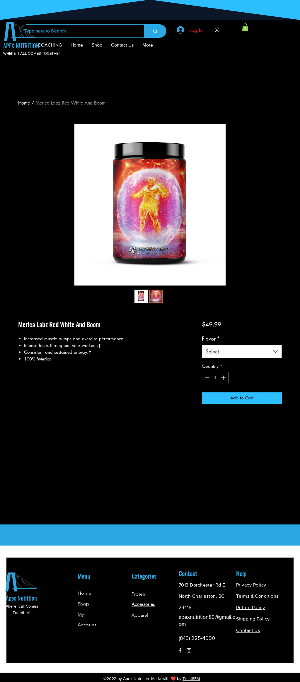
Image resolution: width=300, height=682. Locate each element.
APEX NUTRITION (21, 45)
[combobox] (242, 351)
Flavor (211, 338)
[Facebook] (180, 650)
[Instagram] (217, 30)
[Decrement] (207, 377)
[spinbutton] (215, 377)
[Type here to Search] (155, 31)
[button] (245, 27)
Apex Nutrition (21, 598)
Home (24, 103)
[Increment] (224, 377)
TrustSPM (191, 678)
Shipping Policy (253, 618)
